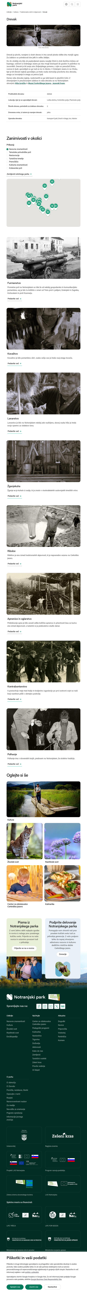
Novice (61, 1025)
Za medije (11, 1106)
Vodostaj (61, 1033)
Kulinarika (36, 1032)
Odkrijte (9, 12)
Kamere (61, 1041)
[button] (33, 205)
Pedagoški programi (40, 1028)
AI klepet (36, 1070)
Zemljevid (36, 1055)
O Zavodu (11, 1086)
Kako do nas (37, 1051)
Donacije (63, 954)
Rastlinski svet (13, 1033)
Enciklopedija (12, 1037)
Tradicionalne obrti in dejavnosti (30, 12)
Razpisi (10, 1098)
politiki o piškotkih (32, 1272)
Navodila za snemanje (16, 1109)
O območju (11, 1083)
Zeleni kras (36, 1063)
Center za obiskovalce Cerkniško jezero (41, 1023)
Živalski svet (12, 1029)
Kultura (16, 12)
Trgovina (36, 1040)
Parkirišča (62, 1037)
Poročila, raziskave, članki (17, 1090)
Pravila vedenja (38, 1066)
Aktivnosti (36, 1047)
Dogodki (61, 1022)
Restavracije (14, 156)
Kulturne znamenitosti (18, 165)
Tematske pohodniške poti (20, 152)
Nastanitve (36, 1036)
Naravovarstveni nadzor (17, 1102)
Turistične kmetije (16, 159)
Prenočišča (13, 162)
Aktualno (61, 1016)
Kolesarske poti (15, 168)
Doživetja (36, 1044)
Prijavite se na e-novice (24, 948)
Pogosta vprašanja (14, 1113)
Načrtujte (36, 1016)
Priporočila (62, 1029)
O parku (10, 1077)
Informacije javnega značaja (15, 1118)
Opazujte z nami (13, 1094)
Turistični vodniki (39, 1059)
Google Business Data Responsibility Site (46, 1279)
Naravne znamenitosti (18, 149)
